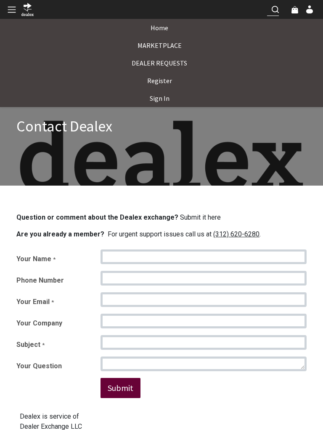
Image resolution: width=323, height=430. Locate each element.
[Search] (275, 9)
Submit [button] (120, 388)
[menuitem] (159, 27)
